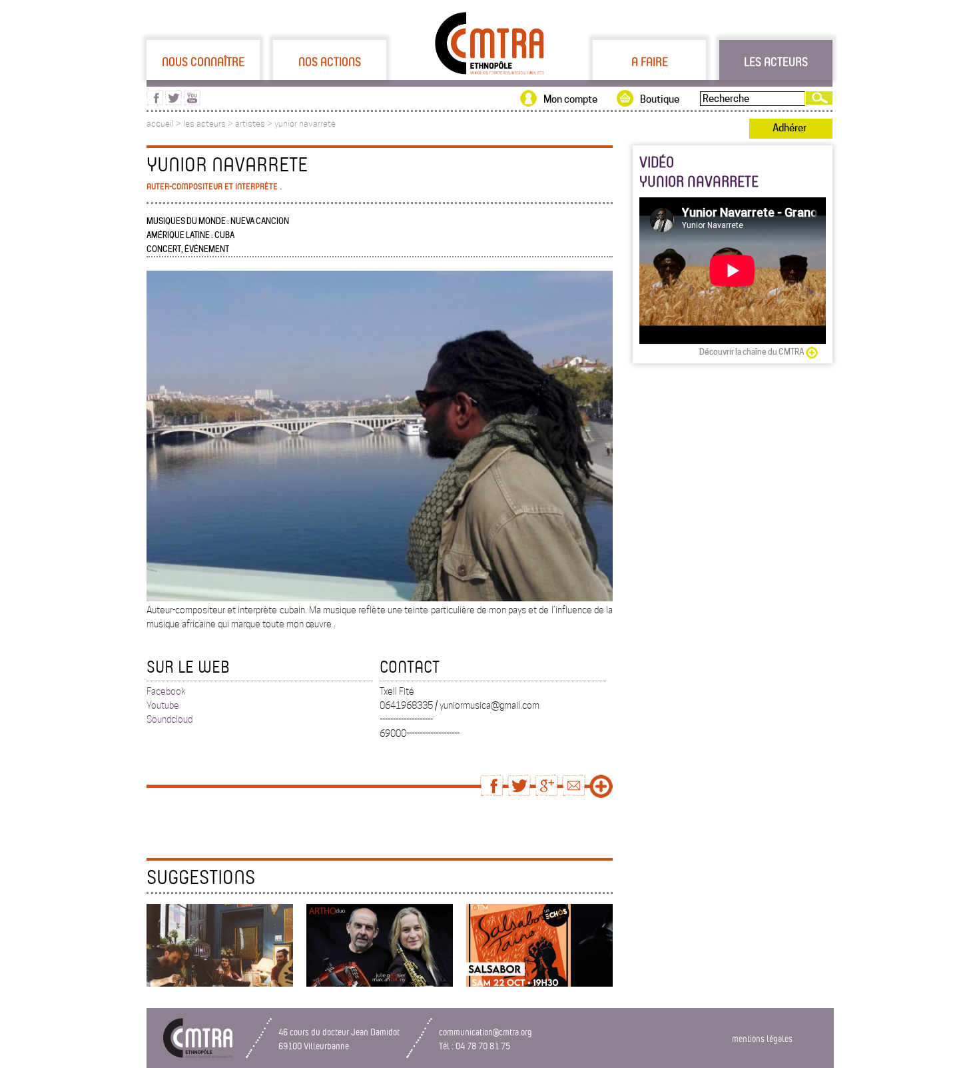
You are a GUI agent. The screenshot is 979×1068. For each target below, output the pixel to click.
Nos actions (329, 61)
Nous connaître (203, 61)
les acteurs (204, 124)
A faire (649, 61)
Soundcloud (169, 719)
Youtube (163, 705)
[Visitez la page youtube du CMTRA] (192, 102)
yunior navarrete (305, 124)
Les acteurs (776, 61)
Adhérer (790, 128)
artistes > (254, 124)
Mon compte (570, 99)
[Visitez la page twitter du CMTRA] (173, 102)
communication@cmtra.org (485, 1031)
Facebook (166, 691)
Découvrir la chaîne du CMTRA (751, 352)
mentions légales (762, 1038)
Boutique (659, 99)
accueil (160, 124)
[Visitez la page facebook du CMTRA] (155, 102)
